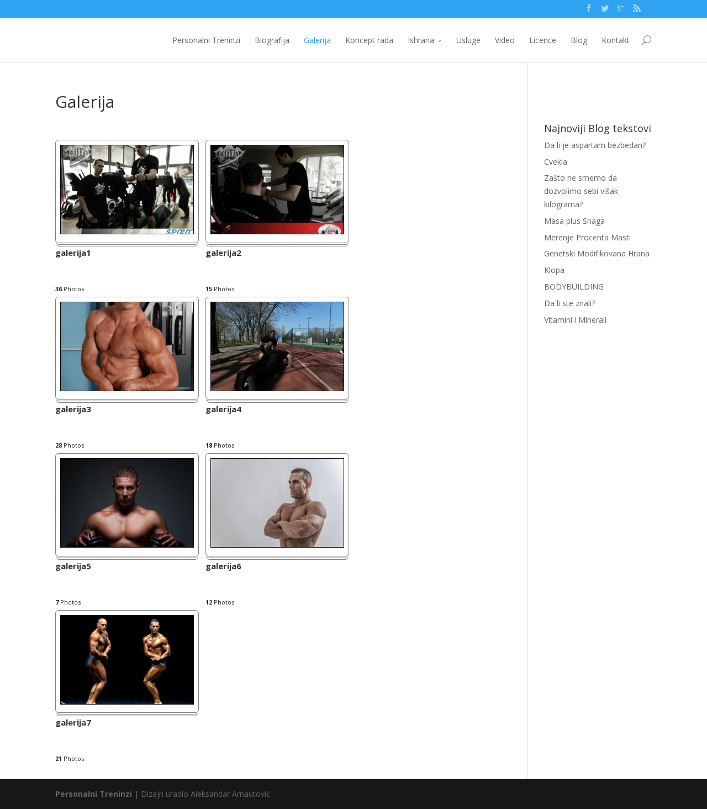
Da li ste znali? (569, 303)
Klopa (554, 270)
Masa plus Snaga (574, 221)
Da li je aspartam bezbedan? (595, 145)
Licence (542, 40)
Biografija (272, 40)
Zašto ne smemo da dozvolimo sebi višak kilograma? (581, 190)
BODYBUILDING (574, 286)
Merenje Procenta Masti (587, 237)
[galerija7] (127, 701)
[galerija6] (277, 544)
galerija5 (73, 566)
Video (505, 40)
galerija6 (223, 566)
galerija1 (73, 253)
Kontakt (616, 40)
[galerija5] (127, 544)
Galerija (317, 40)
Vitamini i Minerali (575, 319)
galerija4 (223, 409)
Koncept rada (369, 40)
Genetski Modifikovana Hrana (597, 253)
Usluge (468, 40)
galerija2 (223, 253)
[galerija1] (127, 231)
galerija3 (73, 409)
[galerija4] (277, 388)
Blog (579, 40)
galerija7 (73, 723)
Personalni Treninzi (206, 40)
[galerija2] (277, 231)
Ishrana (421, 40)
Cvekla (555, 161)
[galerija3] (127, 388)
